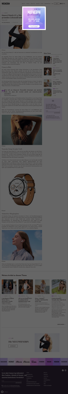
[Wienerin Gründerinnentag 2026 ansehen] (34, 18)
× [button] (45, 6)
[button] (2, 392)
